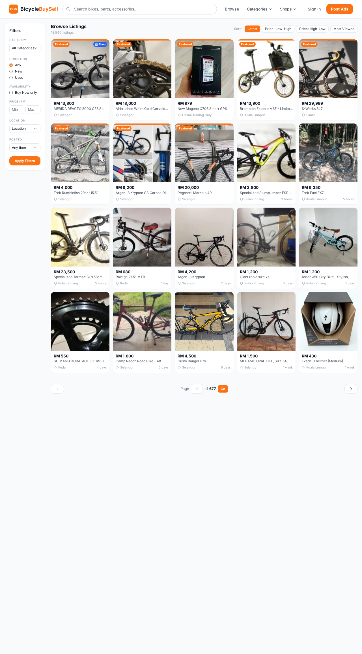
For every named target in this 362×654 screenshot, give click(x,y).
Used (19, 77)
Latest (252, 29)
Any (18, 65)
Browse (232, 9)
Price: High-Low (312, 29)
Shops (286, 9)
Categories (257, 9)
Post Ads (339, 9)
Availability (19, 86)
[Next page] (350, 389)
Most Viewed (343, 29)
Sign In (314, 9)
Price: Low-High (278, 29)
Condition (18, 59)
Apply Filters (25, 161)
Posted (15, 139)
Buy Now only (26, 92)
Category (17, 40)
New (18, 71)
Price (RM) (18, 101)
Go (223, 389)
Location (17, 120)
